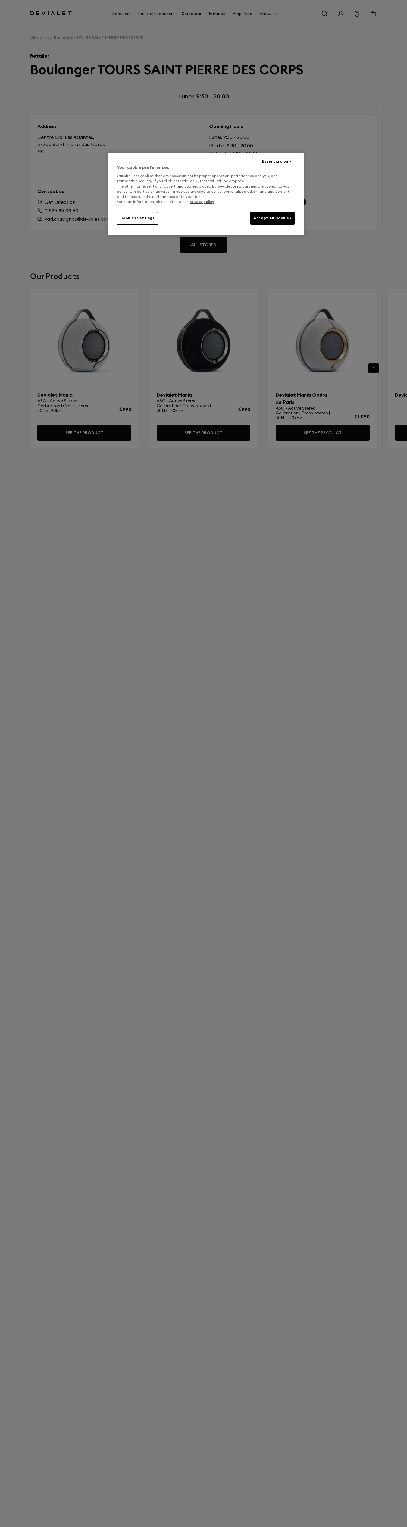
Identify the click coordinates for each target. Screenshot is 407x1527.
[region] (206, 194)
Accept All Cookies (272, 218)
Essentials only (276, 161)
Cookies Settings (137, 218)
